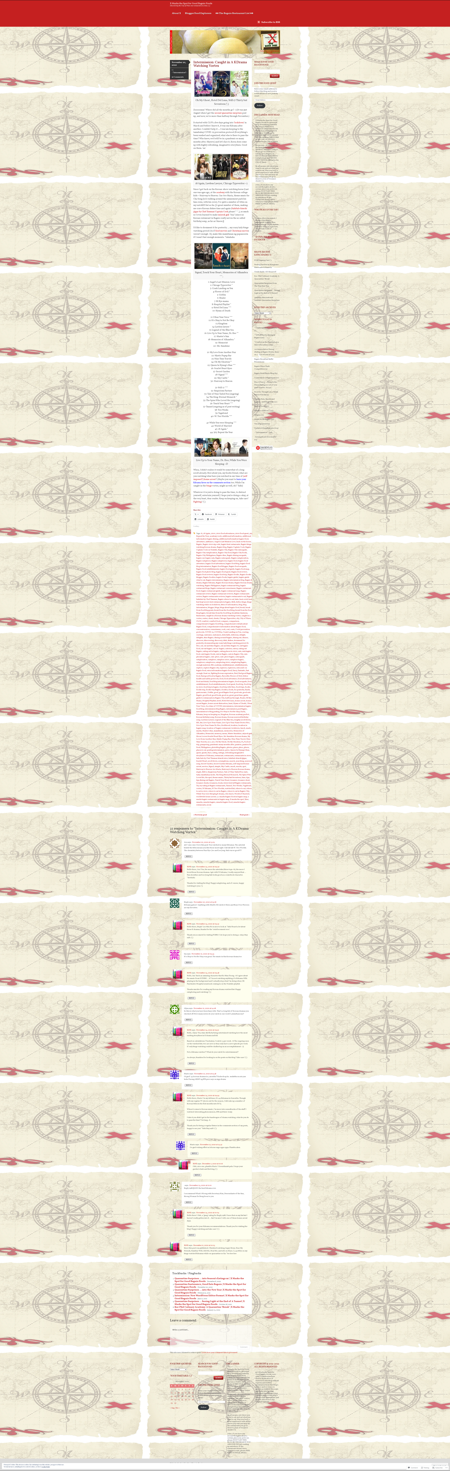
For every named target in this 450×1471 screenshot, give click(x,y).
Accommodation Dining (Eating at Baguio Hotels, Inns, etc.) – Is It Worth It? (266, 352)
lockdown (239, 122)
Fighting (197, 501)
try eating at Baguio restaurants (212, 785)
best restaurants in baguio (220, 602)
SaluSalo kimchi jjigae (237, 758)
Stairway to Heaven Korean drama (236, 769)
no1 (213, 742)
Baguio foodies (209, 577)
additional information (232, 536)
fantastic (241, 670)
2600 (213, 533)
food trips (240, 687)
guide (246, 695)
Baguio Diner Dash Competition (262, 367)
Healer (242, 698)
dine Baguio (209, 637)
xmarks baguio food (224, 802)
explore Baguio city (211, 668)
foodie (247, 687)
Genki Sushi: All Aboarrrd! (265, 271)
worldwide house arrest (206, 796)
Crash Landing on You (232, 632)
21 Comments (178, 77)
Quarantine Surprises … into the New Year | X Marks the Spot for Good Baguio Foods (210, 1291)
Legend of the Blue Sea (224, 720)
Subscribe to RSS (270, 22)
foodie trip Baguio (213, 689)
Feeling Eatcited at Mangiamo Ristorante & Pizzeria (266, 266)
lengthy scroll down (242, 720)
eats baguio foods (208, 654)
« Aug (172, 1408)
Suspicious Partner (215, 772)
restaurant (219, 755)
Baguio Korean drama (225, 583)
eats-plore (215, 657)
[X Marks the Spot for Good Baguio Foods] (225, 53)
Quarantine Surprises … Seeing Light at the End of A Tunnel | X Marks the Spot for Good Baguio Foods (210, 1303)
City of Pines (245, 618)
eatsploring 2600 (223, 662)
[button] (221, 83)
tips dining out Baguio (205, 780)
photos (229, 747)
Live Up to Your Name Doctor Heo (235, 722)
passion (238, 744)
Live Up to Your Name (212, 722)
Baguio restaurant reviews (222, 594)
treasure (233, 780)
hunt (230, 703)
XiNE (189, 866)
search (232, 761)
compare (224, 621)
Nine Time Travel (238, 739)
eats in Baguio (221, 654)
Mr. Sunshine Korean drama (235, 736)
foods (231, 689)
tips (247, 777)
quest (198, 752)
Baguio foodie (233, 574)
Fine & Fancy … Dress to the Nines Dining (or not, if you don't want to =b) (265, 385)
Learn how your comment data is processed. (220, 1352)
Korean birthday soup (205, 717)
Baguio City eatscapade (237, 550)
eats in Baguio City (235, 654)
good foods (216, 695)
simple (217, 766)
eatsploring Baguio (238, 662)
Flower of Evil (236, 676)
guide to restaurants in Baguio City (210, 698)
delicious (235, 635)
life (197, 722)
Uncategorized (260, 424)
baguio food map (242, 569)
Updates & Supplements (264, 428)
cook (223, 629)
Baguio (199, 544)
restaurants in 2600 (242, 755)
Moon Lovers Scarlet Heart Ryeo (209, 736)
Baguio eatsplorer (203, 561)
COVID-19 (209, 632)
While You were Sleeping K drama (210, 794)
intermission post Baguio (236, 709)
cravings (199, 635)
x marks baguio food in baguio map (232, 796)
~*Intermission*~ (179, 72)
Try (197, 785)
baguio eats (210, 558)
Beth (233, 602)
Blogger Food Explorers (198, 13)
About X (176, 13)
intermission (228, 706)
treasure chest (244, 780)
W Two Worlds (218, 788)
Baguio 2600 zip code (211, 544)
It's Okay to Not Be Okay (230, 711)
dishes (230, 640)
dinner (245, 637)
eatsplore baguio (237, 659)
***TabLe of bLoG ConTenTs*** (266, 328)
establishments (241, 665)
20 (189, 1396)
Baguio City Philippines (206, 555)
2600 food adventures (225, 533)
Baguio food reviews (204, 574)
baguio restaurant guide (210, 591)
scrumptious (223, 761)
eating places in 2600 (228, 651)
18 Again (206, 533)
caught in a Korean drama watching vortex (223, 615)
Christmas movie (240, 230)
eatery (235, 648)
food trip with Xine (227, 687)
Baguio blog (221, 547)
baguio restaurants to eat (236, 596)
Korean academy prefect (239, 714)
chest (210, 618)
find (236, 673)
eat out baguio (206, 648)
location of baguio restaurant (219, 728)
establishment (228, 665)
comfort (205, 621)
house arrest (240, 700)
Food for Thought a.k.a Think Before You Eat (266, 393)
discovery (218, 640)
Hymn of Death (239, 703)
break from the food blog (224, 610)
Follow (260, 105)
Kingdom (224, 714)
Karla (243, 711)
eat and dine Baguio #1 (230, 646)
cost (228, 629)
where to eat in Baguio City (238, 791)
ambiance (210, 541)
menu (224, 733)
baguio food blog (232, 563)
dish (225, 640)
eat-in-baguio (219, 648)
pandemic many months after (222, 744)
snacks (239, 766)
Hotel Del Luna (228, 700)
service (205, 766)
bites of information (229, 604)
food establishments (217, 684)
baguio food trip (220, 574)
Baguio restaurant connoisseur (223, 588)
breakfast (236, 613)
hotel (219, 700)
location (234, 725)
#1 (201, 533)
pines (235, 747)
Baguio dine (221, 555)
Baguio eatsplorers (219, 561)
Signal (211, 766)
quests (204, 752)
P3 (242, 742)
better (238, 602)
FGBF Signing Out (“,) (262, 260)
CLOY (198, 621)
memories (228, 731)
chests (216, 618)
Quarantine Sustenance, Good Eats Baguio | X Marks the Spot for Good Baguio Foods (210, 1286)
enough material (203, 665)
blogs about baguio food (229, 607)
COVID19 (218, 632)
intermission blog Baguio (215, 709)
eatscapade (239, 657)
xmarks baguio (209, 802)
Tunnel (229, 785)
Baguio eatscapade (222, 558)
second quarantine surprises (228, 113)
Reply (188, 856)
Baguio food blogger (220, 566)
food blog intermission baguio (222, 681)
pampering (204, 744)
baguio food (232, 561)
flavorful (225, 676)
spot (244, 766)
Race (210, 752)
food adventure (230, 678)
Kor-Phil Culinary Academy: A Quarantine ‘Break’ (266, 277)
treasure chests (202, 783)
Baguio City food (225, 552)
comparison (234, 621)
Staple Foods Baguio (262, 419)
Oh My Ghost (220, 742)
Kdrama (199, 714)
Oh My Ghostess (234, 742)
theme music (218, 777)
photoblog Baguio (218, 747)
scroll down (213, 761)
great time (238, 695)
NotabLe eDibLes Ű (262, 410)
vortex (199, 788)
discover (199, 640)
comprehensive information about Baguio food (226, 626)
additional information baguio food (233, 539)
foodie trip (200, 689)
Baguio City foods (239, 552)
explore (199, 668)
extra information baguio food (219, 670)
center (205, 618)
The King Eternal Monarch (227, 775)
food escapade (241, 681)
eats (239, 651)
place (241, 747)
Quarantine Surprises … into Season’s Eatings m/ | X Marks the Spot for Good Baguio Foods (209, 1280)
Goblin (210, 692)
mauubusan (218, 731)
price (227, 750)
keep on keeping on (212, 714)
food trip (239, 684)
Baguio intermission (214, 580)
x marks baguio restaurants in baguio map (222, 798)
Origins (257, 415)
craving (245, 632)
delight (242, 635)
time (244, 777)
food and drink (202, 681)
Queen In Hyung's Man (239, 750)
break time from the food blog (218, 613)
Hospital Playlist (209, 700)
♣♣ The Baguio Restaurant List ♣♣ (234, 13)
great (231, 695)
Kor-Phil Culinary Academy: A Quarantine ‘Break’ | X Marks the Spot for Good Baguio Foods (209, 1308)
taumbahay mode (208, 775)
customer (208, 635)
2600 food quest (242, 533)
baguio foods (221, 577)
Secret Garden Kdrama (223, 764)
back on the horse (243, 541)
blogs (217, 607)
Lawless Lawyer (207, 720)
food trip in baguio (211, 687)
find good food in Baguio (211, 676)
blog (240, 604)
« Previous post (200, 815)
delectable (226, 635)
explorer (223, 668)
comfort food (214, 621)
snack (232, 766)
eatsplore (212, 659)
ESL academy (216, 665)
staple (198, 772)
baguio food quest (223, 572)
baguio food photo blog (205, 572)
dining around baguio (223, 637)
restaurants (229, 755)
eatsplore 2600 (223, 659)
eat (202, 646)
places (246, 747)
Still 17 (204, 772)
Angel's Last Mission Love (225, 541)
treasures (213, 783)
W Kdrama (206, 788)
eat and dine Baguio (212, 646)
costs (232, 629)
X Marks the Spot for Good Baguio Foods (191, 3)
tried (226, 783)
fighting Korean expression (222, 673)
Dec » (178, 1408)
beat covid (244, 599)
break (242, 607)
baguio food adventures (215, 563)
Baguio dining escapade (236, 555)
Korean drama (221, 717)
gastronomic (201, 692)
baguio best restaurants (230, 544)
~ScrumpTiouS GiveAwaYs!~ (265, 437)
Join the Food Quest (265, 83)
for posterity (239, 689)
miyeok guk (223, 214)
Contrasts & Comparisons (265, 378)
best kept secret (202, 602)
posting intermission (215, 750)
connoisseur (215, 629)
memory (217, 733)
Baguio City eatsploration (206, 552)
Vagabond (247, 785)
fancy (235, 670)
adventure (200, 541)
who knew (229, 794)
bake (237, 599)
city (237, 618)
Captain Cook (221, 211)
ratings (221, 752)
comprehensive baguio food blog (209, 624)
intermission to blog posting (207, 711)
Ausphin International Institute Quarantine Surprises (266, 299)
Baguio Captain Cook (236, 547)
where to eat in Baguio (217, 791)
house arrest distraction (218, 703)
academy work (216, 536)
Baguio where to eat (226, 599)
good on (225, 695)
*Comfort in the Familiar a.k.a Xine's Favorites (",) (266, 343)
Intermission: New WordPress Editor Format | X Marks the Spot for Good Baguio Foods (211, 1297)
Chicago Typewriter (227, 618)
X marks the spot (237, 799)
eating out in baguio (211, 651)
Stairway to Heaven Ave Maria (208, 769)
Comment (244, 1347)
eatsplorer (200, 662)
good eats (238, 692)
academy (220, 192)
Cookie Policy (45, 1467)
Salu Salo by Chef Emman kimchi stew (212, 758)
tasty (198, 775)
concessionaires (203, 629)
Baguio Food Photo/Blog (264, 373)
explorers (232, 668)
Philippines (206, 747)
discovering (209, 640)
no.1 (209, 742)
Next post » (244, 815)
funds (247, 689)
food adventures (244, 678)
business (244, 613)
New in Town (259, 406)
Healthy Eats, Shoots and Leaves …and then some (264, 400)
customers (217, 635)
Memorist (209, 733)
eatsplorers (210, 662)
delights (199, 637)
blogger (211, 607)
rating (214, 752)
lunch (242, 728)
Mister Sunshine (235, 733)
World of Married (241, 794)
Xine (246, 799)
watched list (230, 788)
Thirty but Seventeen (232, 777)
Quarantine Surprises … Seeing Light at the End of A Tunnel (267, 291)
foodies (224, 689)
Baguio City (222, 550)
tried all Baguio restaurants (239, 783)
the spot (208, 777)
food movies (221, 230)
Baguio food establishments (207, 569)
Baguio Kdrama (208, 583)
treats (220, 783)
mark (248, 728)
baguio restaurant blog (230, 585)
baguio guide (233, 577)
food (221, 678)
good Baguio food (226, 692)
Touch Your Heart (222, 780)
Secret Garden (207, 764)
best (250, 599)
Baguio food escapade (238, 566)
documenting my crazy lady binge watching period (225, 643)
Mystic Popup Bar (224, 739)
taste (246, 772)
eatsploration (201, 659)
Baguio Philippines (212, 585)
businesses (200, 615)
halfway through (232, 698)
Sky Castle (225, 766)
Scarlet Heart (201, 761)
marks (199, 731)
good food (207, 695)
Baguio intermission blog (234, 580)
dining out (237, 637)
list (201, 722)
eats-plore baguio (227, 657)
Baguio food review (239, 572)
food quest (230, 684)
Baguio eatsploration (239, 558)
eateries (228, 648)
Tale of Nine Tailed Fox (233, 772)
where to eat (241, 788)
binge (209, 485)
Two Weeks (237, 785)
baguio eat (200, 558)
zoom (209, 805)
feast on (206, 673)
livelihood (225, 725)
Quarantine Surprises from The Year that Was (265, 284)
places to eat (201, 750)
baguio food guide (227, 569)
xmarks (199, 802)
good (216, 692)
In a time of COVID (214, 706)
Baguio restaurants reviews (214, 596)
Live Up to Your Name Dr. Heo (208, 725)
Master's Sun (207, 731)
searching (240, 761)
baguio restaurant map (230, 591)
